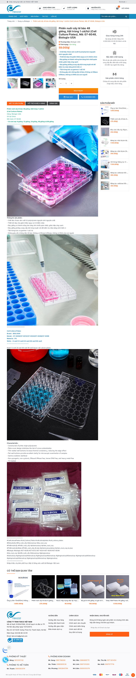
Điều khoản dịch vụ (55, 629)
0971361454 (111, 660)
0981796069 (60, 660)
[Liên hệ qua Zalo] (5, 650)
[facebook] (9, 647)
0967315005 (85, 664)
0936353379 (85, 668)
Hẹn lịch (69, 97)
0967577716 (109, 664)
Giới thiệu (24, 16)
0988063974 (20, 668)
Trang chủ (12, 16)
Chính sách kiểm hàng (77, 626)
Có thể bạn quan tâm (19, 570)
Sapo (39, 674)
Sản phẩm (35, 16)
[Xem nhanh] (21, 604)
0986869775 (85, 660)
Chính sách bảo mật (76, 620)
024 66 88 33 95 (21, 633)
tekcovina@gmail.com (19, 636)
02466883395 (89, 97)
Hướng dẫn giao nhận (56, 626)
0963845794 (63, 668)
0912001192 (18, 660)
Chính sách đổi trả (75, 629)
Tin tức (45, 16)
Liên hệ (54, 16)
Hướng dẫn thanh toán (56, 623)
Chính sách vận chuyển (77, 623)
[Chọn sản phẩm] (15, 604)
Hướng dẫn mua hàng (56, 620)
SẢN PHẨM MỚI (107, 103)
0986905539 (62, 664)
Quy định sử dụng (75, 632)
